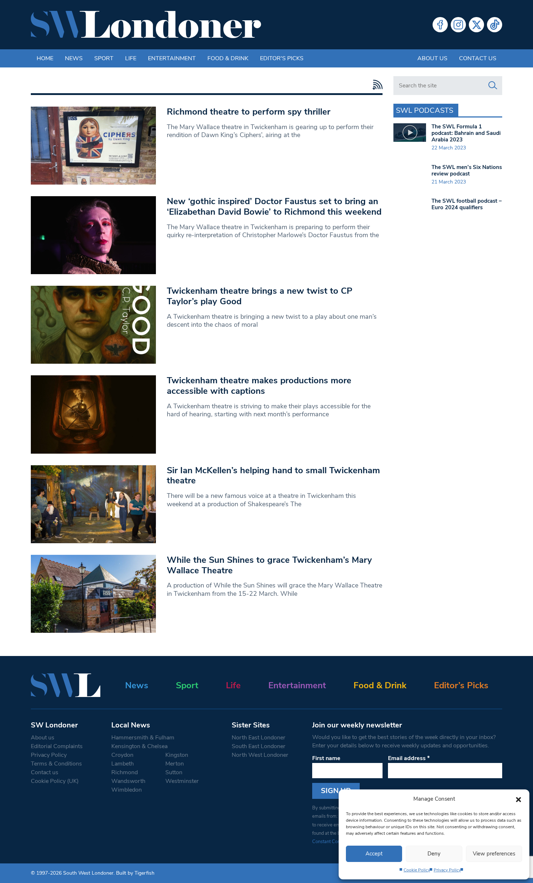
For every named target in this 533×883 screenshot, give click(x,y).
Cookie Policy (417, 870)
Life (130, 58)
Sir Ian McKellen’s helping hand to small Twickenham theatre (273, 476)
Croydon (122, 755)
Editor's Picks (281, 58)
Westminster (182, 781)
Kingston (176, 755)
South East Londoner (258, 746)
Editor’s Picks (461, 685)
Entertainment (172, 58)
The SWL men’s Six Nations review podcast (466, 170)
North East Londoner (258, 738)
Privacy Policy (447, 870)
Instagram (458, 24)
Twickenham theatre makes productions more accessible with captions (259, 386)
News (74, 58)
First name (326, 758)
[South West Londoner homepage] (146, 24)
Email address (409, 758)
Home (45, 58)
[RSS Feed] (376, 84)
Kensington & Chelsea (139, 746)
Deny (434, 853)
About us (432, 58)
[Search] (492, 85)
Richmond (124, 772)
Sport (103, 58)
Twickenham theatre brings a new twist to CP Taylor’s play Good (259, 296)
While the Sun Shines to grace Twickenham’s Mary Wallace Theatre (269, 565)
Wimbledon (126, 790)
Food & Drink (227, 58)
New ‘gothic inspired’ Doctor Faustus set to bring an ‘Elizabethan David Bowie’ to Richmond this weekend (274, 206)
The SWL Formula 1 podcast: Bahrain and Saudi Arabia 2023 (466, 133)
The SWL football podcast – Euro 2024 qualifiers (466, 204)
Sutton (173, 772)
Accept (374, 853)
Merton (174, 764)
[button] (518, 798)
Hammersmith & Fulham (142, 738)
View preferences (494, 853)
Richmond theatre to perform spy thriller (248, 111)
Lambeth (122, 764)
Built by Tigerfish (135, 873)
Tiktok (494, 24)
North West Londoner (260, 755)
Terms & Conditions (56, 764)
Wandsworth (128, 781)
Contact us (477, 58)
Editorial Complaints (57, 746)
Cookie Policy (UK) (55, 781)
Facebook (440, 24)
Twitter (476, 24)
